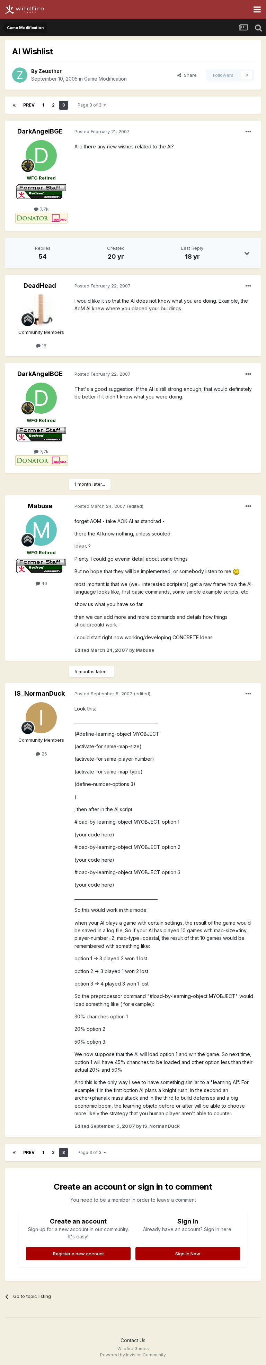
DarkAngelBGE (40, 131)
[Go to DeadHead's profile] (41, 310)
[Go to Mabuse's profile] (41, 530)
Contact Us (133, 1340)
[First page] (14, 105)
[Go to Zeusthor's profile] (19, 75)
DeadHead (40, 285)
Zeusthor (49, 71)
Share (189, 75)
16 (43, 345)
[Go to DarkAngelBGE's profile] (41, 155)
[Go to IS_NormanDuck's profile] (41, 717)
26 (43, 754)
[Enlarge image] (236, 571)
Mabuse (40, 506)
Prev (29, 105)
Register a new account (78, 1253)
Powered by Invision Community (133, 1354)
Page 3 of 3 (91, 105)
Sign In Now (187, 1253)
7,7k (43, 209)
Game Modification (105, 79)
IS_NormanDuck (40, 693)
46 (43, 583)
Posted (102, 131)
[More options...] (248, 132)
